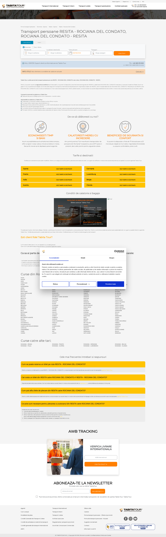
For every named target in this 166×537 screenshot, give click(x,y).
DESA (53, 290)
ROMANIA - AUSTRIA (58, 346)
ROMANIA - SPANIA (26, 344)
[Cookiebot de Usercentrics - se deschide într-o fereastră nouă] (115, 251)
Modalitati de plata (26, 533)
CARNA (23, 333)
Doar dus (28, 47)
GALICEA (54, 314)
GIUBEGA (55, 317)
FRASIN (54, 309)
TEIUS (116, 314)
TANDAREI (118, 298)
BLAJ (22, 310)
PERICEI (86, 300)
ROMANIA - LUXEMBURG (91, 346)
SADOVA (86, 328)
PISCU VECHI (87, 307)
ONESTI (86, 293)
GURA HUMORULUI (57, 321)
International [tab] (27, 42)
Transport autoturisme (103, 6)
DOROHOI (55, 293)
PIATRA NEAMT (88, 305)
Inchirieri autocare (121, 6)
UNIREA (117, 322)
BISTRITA (23, 309)
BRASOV (23, 315)
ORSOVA (86, 296)
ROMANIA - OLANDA (121, 346)
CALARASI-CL (25, 322)
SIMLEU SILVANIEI (120, 290)
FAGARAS (55, 298)
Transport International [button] (50, 6)
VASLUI (117, 328)
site (81, 388)
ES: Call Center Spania (141, 6)
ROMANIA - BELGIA (120, 344)
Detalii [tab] (83, 258)
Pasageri (94, 50)
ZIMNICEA (118, 333)
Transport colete (84, 6)
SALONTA (86, 329)
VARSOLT (117, 326)
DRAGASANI (55, 295)
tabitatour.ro (83, 401)
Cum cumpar (25, 529)
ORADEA (86, 295)
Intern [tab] (39, 42)
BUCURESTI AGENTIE (27, 317)
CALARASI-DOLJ (25, 324)
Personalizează (82, 284)
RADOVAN (87, 315)
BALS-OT (23, 298)
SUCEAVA (118, 295)
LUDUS (54, 333)
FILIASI (54, 303)
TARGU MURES (119, 305)
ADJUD (23, 279)
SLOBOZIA (118, 293)
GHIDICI (54, 315)
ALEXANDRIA (25, 286)
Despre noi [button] (126, 1)
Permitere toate (110, 284)
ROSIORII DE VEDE (89, 326)
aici (61, 434)
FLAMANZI (55, 305)
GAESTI (54, 310)
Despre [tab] (111, 258)
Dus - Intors (37, 47)
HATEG (54, 324)
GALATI (54, 312)
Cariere (86, 529)
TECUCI (117, 312)
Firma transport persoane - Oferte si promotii (98, 533)
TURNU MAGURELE (120, 321)
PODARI (86, 312)
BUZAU (23, 319)
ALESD (23, 284)
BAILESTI (23, 295)
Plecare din (27, 50)
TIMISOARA (118, 315)
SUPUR (117, 296)
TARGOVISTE (119, 300)
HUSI (53, 328)
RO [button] (143, 1)
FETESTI (54, 302)
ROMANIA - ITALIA (26, 346)
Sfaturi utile (87, 526)
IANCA (54, 329)
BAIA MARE (24, 291)
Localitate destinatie (53, 50)
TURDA (117, 317)
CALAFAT (23, 321)
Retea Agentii (116, 1)
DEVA (54, 291)
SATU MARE (87, 333)
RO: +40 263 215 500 (140, 5)
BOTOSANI (24, 312)
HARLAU (54, 322)
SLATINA (117, 291)
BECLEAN (23, 305)
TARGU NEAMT (119, 307)
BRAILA (23, 314)
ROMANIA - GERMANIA (90, 344)
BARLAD (23, 302)
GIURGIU (54, 319)
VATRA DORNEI (119, 329)
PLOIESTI (86, 310)
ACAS (22, 277)
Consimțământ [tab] (54, 258)
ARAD (22, 288)
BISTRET (23, 307)
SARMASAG (87, 331)
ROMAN (86, 324)
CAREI (22, 331)
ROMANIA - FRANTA (58, 344)
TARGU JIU (118, 303)
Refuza (55, 284)
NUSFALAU (87, 290)
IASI (53, 331)
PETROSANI (87, 303)
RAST (85, 317)
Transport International (59, 526)
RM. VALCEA (87, 322)
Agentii (23, 526)
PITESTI (86, 309)
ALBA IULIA (24, 283)
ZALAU (117, 331)
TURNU (117, 319)
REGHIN (86, 319)
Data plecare (73, 50)
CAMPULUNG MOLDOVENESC (29, 326)
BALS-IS (23, 296)
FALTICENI (55, 300)
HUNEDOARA (56, 326)
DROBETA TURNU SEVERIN (60, 296)
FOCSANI (54, 307)
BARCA (23, 300)
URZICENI (118, 324)
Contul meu (137, 1)
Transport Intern (68, 6)
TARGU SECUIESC (120, 309)
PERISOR (86, 302)
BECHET (23, 303)
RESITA (86, 321)
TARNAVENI (118, 310)
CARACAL (24, 328)
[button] (102, 53)
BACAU (23, 290)
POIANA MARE (88, 314)
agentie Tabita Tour (107, 388)
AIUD (22, 281)
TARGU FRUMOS (120, 302)
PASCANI (86, 298)
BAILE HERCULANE (26, 293)
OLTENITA (86, 291)
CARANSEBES (25, 329)
